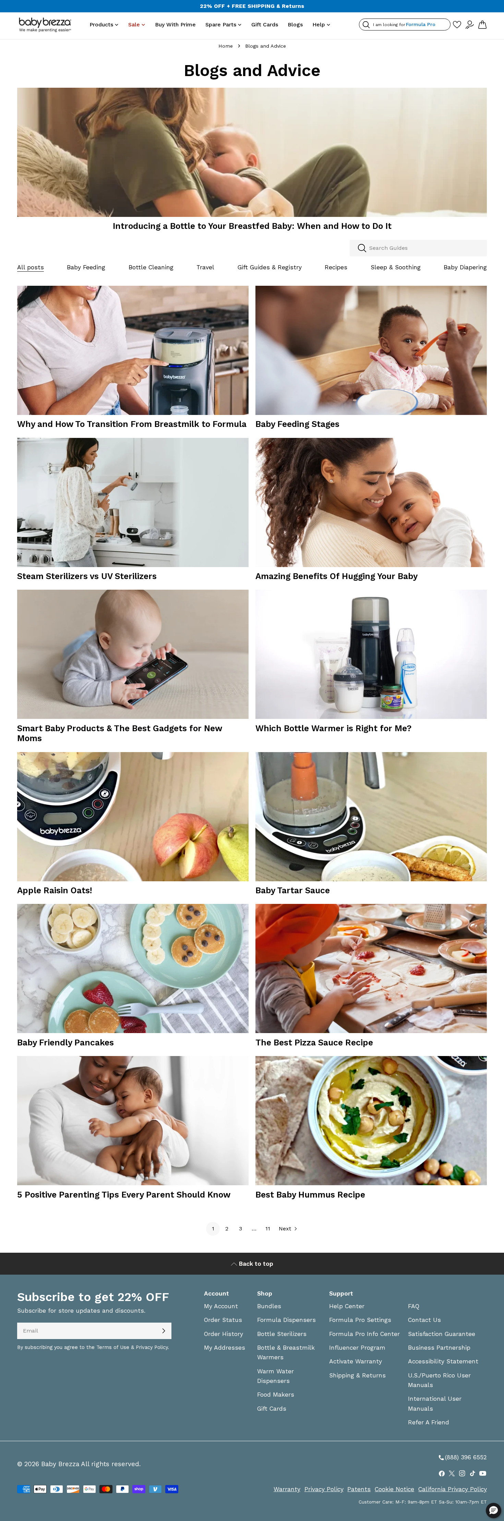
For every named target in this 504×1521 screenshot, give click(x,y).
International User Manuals (434, 1403)
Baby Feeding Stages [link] (297, 424)
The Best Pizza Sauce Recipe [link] (314, 1042)
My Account (221, 1306)
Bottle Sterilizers (282, 1333)
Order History (223, 1333)
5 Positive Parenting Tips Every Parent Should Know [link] (123, 1195)
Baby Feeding (86, 267)
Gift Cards (271, 1408)
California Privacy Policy (452, 1489)
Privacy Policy (324, 1489)
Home (225, 46)
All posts (30, 267)
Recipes (336, 267)
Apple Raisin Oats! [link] (54, 890)
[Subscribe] (163, 1331)
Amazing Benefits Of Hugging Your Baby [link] (336, 576)
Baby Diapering (465, 267)
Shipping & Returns (357, 1375)
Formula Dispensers (286, 1319)
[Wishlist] (457, 24)
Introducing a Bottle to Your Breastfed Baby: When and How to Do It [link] (252, 226)
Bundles (269, 1306)
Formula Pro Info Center (364, 1333)
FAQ (413, 1306)
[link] (252, 156)
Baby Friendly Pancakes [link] (65, 1042)
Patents (359, 1489)
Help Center (346, 1306)
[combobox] (418, 248)
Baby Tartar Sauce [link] (292, 890)
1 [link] (213, 1228)
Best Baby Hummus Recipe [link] (310, 1195)
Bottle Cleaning (151, 267)
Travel (205, 267)
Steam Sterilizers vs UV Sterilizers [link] (87, 576)
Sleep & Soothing (396, 267)
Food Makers (275, 1394)
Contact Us (424, 1319)
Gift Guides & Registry (270, 267)
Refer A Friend (428, 1422)
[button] (493, 1510)
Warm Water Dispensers (275, 1376)
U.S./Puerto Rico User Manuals (439, 1380)
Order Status (223, 1319)
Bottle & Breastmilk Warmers (286, 1352)
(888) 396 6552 (462, 1457)
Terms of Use (112, 1347)
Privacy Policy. (152, 1347)
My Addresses (224, 1347)
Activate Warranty (355, 1361)
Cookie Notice (394, 1489)
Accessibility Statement (443, 1361)
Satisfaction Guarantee (441, 1333)
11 (267, 1228)
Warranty (287, 1489)
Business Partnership (439, 1347)
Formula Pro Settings (360, 1319)
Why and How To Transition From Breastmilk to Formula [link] (132, 424)
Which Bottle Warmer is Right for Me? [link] (333, 728)
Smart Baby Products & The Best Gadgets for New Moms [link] (119, 733)
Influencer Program (357, 1347)
